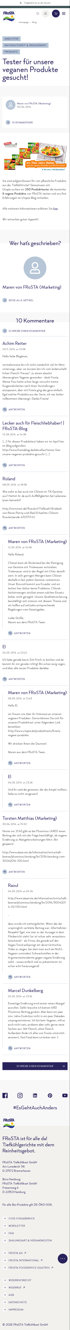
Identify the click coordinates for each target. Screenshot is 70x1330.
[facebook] (5, 1095)
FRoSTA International (24, 1260)
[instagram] (20, 1095)
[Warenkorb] (56, 13)
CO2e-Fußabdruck (22, 1218)
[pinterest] (50, 1095)
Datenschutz (18, 1302)
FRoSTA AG (16, 1253)
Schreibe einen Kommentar (27, 330)
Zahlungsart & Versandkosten (30, 1240)
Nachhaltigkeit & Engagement (25, 45)
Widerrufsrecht (20, 1280)
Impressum (16, 1309)
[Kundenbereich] (45, 13)
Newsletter (17, 1225)
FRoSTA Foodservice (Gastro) (29, 1267)
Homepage (24, 22)
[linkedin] (35, 1095)
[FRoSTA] (8, 16)
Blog (34, 22)
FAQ (11, 1233)
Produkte (11, 51)
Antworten (17, 409)
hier (55, 208)
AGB (11, 1294)
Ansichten (12, 38)
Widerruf (15, 1287)
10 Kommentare (22, 122)
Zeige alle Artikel (21, 300)
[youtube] (65, 1095)
